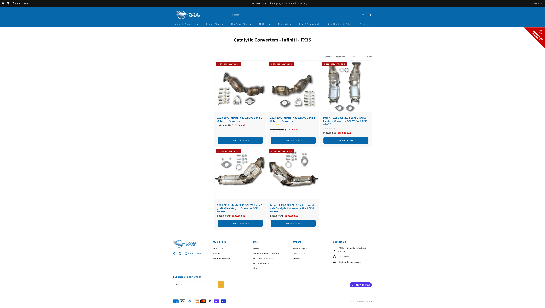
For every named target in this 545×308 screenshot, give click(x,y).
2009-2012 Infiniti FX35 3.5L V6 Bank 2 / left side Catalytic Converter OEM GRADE (239, 208)
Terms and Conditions (263, 258)
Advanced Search (261, 263)
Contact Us (218, 248)
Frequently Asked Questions (266, 253)
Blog (255, 268)
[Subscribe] (221, 284)
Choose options (240, 140)
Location (217, 253)
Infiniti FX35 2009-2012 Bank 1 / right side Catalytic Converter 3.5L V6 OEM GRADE (292, 208)
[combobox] (282, 15)
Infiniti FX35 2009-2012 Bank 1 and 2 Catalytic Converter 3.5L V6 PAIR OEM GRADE (345, 121)
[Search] (331, 15)
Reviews (256, 248)
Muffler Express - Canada (362, 301)
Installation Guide (221, 258)
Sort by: (328, 56)
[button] (186, 24)
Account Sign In (300, 248)
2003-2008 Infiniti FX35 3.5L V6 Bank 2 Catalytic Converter (292, 119)
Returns (296, 258)
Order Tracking (299, 253)
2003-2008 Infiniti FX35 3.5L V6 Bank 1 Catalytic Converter (239, 119)
